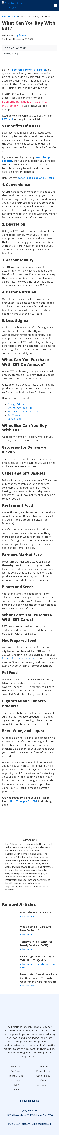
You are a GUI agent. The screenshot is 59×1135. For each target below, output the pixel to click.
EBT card (7, 119)
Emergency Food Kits (20, 407)
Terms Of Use (16, 1075)
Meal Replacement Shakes (23, 411)
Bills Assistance (10, 16)
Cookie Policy (43, 1075)
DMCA (16, 1085)
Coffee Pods (14, 418)
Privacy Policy (43, 1071)
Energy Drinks (16, 404)
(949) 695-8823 (29, 1110)
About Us (16, 1066)
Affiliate (43, 1080)
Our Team (16, 1071)
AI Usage (15, 1080)
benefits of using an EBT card (36, 177)
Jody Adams (20, 35)
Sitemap (16, 1089)
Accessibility (43, 1085)
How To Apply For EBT (23, 801)
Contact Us (43, 1066)
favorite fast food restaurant (19, 658)
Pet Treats (14, 415)
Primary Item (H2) (12, 53)
